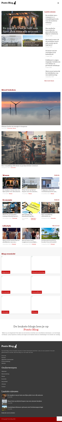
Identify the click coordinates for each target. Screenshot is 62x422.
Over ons (4, 355)
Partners (4, 357)
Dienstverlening (5, 373)
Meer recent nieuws (49, 80)
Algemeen (4, 371)
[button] (59, 184)
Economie (4, 379)
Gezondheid (4, 381)
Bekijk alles (56, 175)
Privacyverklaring (6, 361)
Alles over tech (55, 225)
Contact (3, 386)
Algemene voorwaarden (7, 359)
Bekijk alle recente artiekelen (8, 412)
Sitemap (4, 363)
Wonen (3, 376)
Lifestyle (4, 384)
